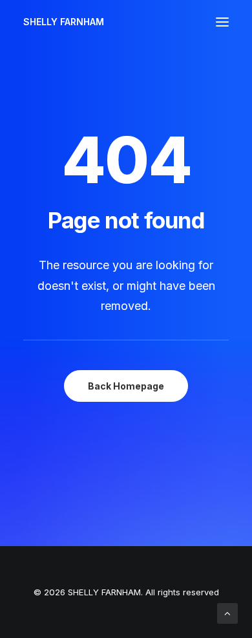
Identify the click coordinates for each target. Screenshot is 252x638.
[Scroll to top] (227, 612)
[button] (222, 22)
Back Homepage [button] (126, 385)
